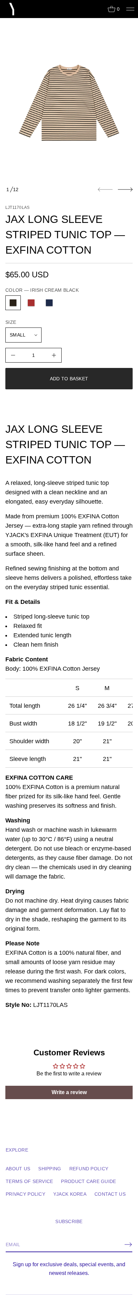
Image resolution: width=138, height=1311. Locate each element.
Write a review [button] (69, 1092)
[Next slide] (125, 189)
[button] (113, 9)
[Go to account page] (100, 10)
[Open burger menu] (130, 9)
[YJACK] (12, 9)
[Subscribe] (128, 1244)
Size (10, 322)
